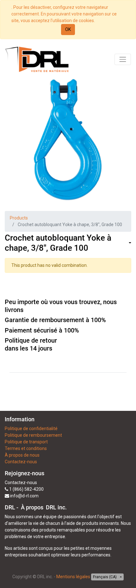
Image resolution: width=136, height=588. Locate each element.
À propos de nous (22, 455)
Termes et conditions (26, 448)
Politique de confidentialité (31, 428)
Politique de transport (26, 441)
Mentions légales (73, 576)
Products (19, 217)
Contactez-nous (21, 461)
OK (68, 29)
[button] (129, 243)
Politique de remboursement (33, 435)
